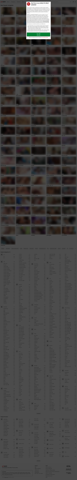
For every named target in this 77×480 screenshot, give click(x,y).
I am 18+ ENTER (38, 34)
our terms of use (45, 37)
